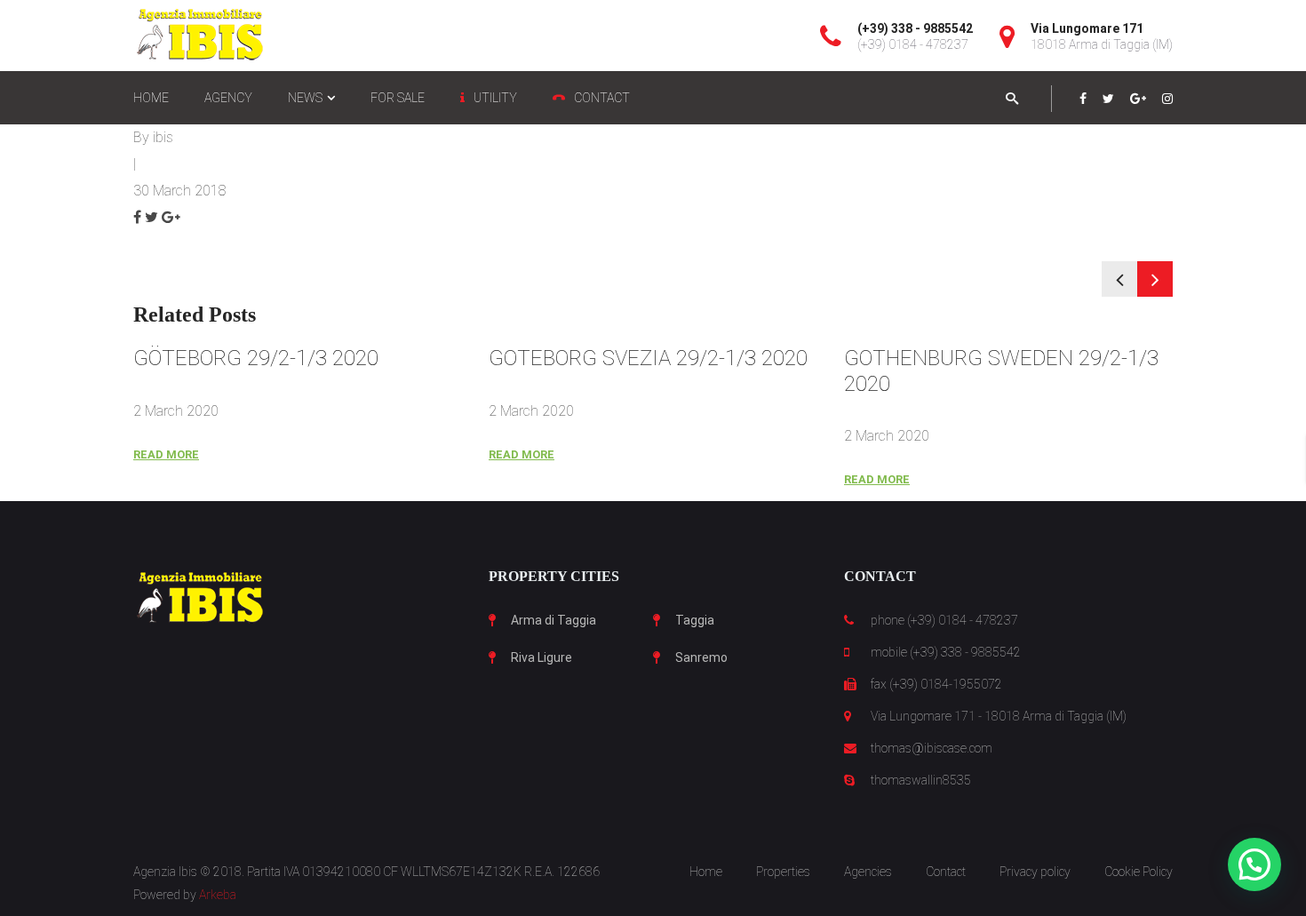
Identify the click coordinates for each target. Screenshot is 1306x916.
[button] (1254, 864)
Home (705, 871)
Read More (166, 454)
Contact (946, 871)
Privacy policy (1035, 871)
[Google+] (1138, 98)
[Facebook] (1083, 98)
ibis (163, 137)
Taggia (694, 620)
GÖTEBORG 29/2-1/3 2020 (255, 358)
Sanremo (701, 657)
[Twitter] (1108, 98)
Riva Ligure (541, 657)
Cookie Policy (1138, 871)
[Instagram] (1167, 98)
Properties (783, 871)
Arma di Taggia (553, 620)
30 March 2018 (180, 190)
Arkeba (217, 895)
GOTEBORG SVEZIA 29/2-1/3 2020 (648, 358)
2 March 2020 (176, 410)
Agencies (868, 871)
